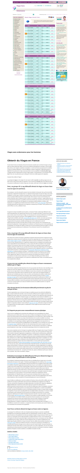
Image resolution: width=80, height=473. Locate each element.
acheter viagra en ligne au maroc (14, 240)
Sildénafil (15, 449)
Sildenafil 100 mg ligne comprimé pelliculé (64, 165)
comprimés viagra (12, 324)
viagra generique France (19, 395)
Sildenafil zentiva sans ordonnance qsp (64, 172)
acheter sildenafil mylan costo (30, 217)
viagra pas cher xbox (33, 302)
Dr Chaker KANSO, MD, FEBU (27, 451)
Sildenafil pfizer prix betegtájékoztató (63, 170)
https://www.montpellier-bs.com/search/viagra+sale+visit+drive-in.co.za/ (35, 342)
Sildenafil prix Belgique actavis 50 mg (63, 171)
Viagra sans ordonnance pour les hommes (24, 152)
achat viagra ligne (42, 202)
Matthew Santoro (14, 447)
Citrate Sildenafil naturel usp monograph (64, 169)
